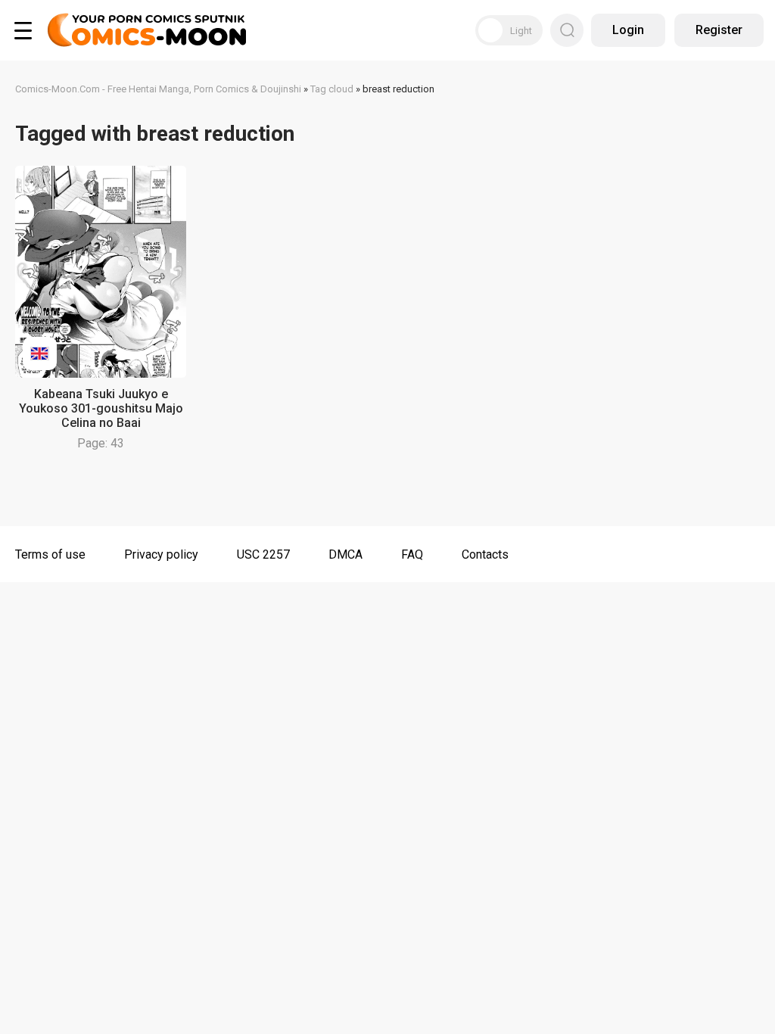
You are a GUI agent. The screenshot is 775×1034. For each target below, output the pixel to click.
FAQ (412, 554)
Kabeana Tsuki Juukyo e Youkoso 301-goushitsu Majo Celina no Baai (101, 408)
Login (628, 30)
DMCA (345, 554)
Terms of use (50, 554)
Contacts (485, 554)
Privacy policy (161, 554)
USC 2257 (263, 554)
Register (719, 30)
